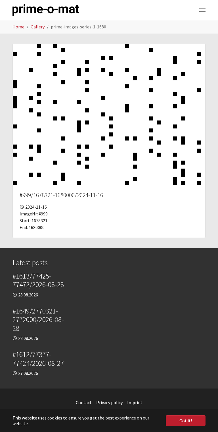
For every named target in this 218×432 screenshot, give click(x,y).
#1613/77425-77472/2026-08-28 (38, 280)
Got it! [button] (185, 420)
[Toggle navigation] (202, 10)
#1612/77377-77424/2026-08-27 (38, 358)
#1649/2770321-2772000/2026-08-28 (38, 319)
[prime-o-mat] (45, 10)
